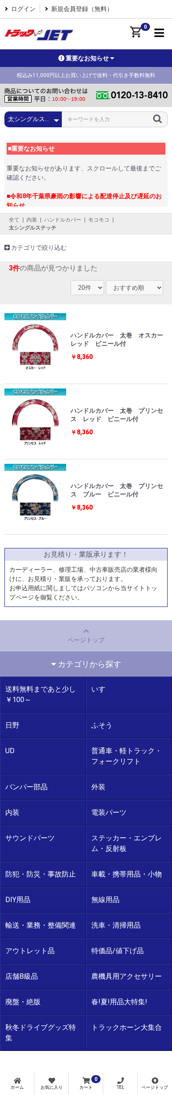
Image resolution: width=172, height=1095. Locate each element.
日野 (12, 725)
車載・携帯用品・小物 (126, 874)
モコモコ (98, 220)
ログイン (23, 8)
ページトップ (86, 640)
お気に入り (52, 1087)
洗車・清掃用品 (116, 925)
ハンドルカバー (62, 220)
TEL (120, 1087)
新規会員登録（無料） (82, 8)
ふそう (101, 725)
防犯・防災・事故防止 (40, 874)
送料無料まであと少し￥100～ (40, 694)
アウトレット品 (30, 951)
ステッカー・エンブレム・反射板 (126, 843)
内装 (31, 220)
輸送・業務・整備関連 (40, 925)
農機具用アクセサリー (126, 976)
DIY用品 (17, 899)
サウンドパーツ (30, 838)
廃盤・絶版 (23, 1002)
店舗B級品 (21, 976)
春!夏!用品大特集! (119, 1002)
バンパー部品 (26, 787)
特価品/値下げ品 (117, 951)
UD (10, 751)
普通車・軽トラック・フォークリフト (126, 756)
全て (14, 220)
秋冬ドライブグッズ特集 (40, 1032)
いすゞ (101, 689)
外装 (98, 787)
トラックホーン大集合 (126, 1027)
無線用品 (105, 899)
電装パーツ (109, 812)
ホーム (17, 1087)
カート (88, 1083)
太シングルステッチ (32, 228)
